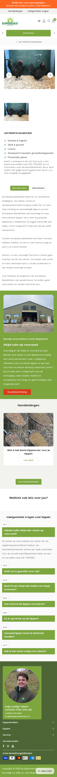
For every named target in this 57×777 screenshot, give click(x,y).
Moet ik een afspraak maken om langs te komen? (27, 587)
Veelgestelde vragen (38, 11)
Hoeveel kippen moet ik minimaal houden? (24, 635)
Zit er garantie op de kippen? (21, 618)
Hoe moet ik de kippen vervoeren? (24, 604)
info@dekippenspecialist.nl (17, 716)
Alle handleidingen (29, 481)
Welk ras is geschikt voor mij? (22, 571)
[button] (53, 20)
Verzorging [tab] (38, 188)
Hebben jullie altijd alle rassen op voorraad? (24, 532)
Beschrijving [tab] (19, 188)
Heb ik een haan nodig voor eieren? (25, 651)
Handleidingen (15, 11)
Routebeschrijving (17, 392)
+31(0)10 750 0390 (13, 713)
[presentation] (2, 33)
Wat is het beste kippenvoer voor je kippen (28, 452)
